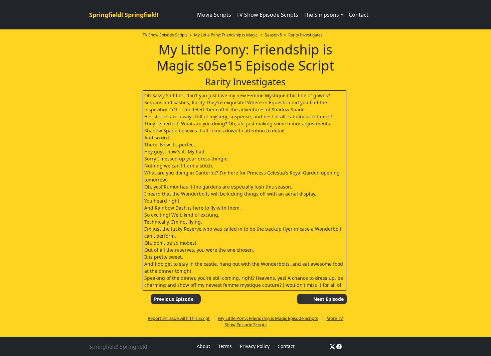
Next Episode (328, 299)
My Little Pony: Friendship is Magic (226, 35)
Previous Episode (173, 299)
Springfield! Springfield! (123, 15)
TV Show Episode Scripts (267, 14)
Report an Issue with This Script (179, 318)
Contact (358, 14)
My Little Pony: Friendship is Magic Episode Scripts (268, 318)
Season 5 (273, 35)
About (203, 346)
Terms (225, 346)
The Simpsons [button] (321, 14)
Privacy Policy (255, 346)
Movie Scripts (214, 14)
